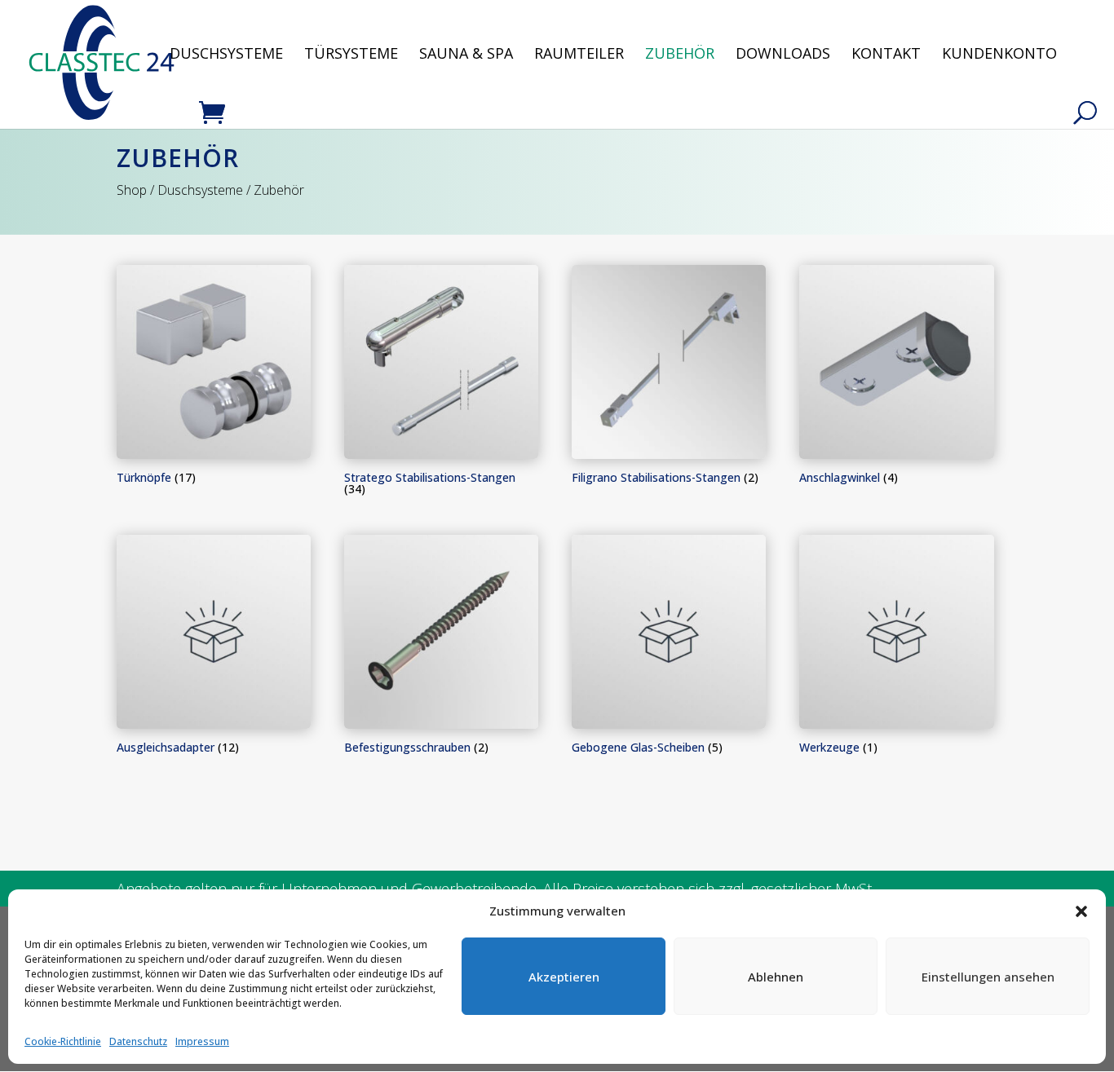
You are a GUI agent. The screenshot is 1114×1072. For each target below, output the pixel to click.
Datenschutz (138, 1041)
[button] (1081, 911)
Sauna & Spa (466, 55)
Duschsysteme (226, 55)
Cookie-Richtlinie (62, 1041)
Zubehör (679, 55)
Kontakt (886, 55)
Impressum (202, 1041)
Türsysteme (351, 55)
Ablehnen (775, 976)
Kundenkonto (999, 55)
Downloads (783, 55)
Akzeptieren (563, 976)
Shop (132, 190)
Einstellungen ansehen (988, 976)
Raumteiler (579, 55)
